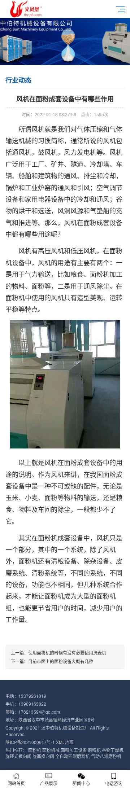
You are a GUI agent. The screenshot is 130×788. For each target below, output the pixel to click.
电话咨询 (113, 783)
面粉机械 (51, 750)
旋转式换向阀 (18, 756)
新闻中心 (81, 783)
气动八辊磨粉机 (106, 756)
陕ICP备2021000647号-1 (30, 742)
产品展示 (48, 783)
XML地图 (65, 742)
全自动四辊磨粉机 (72, 756)
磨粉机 (94, 750)
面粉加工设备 (74, 750)
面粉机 (34, 750)
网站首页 (16, 783)
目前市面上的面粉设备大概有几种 (60, 661)
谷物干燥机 (113, 750)
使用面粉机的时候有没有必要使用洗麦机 (67, 652)
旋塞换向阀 (43, 756)
